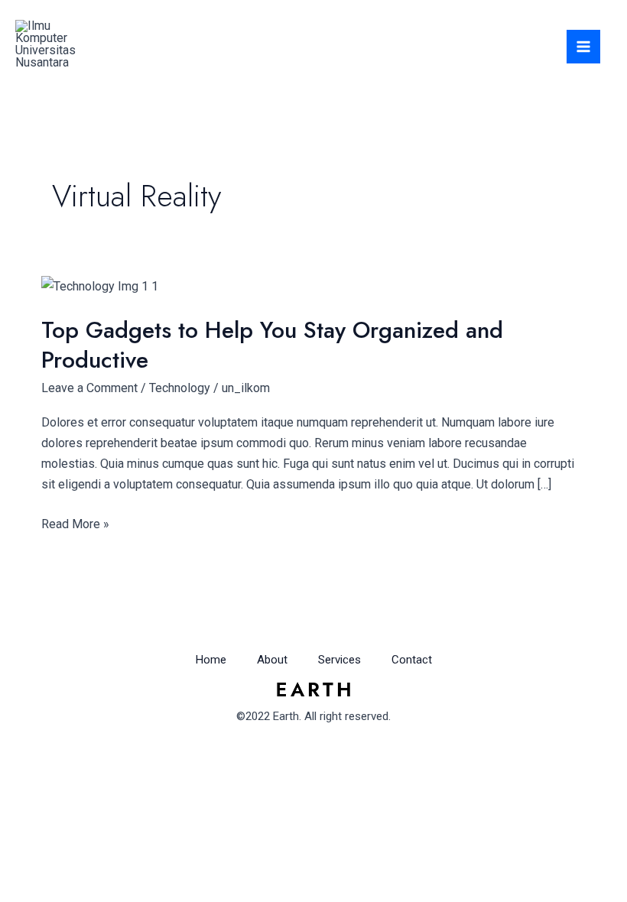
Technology (179, 388)
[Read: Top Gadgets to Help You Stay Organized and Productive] (99, 285)
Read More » (75, 522)
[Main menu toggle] (583, 46)
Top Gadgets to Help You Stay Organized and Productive (272, 344)
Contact (411, 660)
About (272, 660)
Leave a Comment (89, 388)
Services (339, 660)
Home (211, 660)
